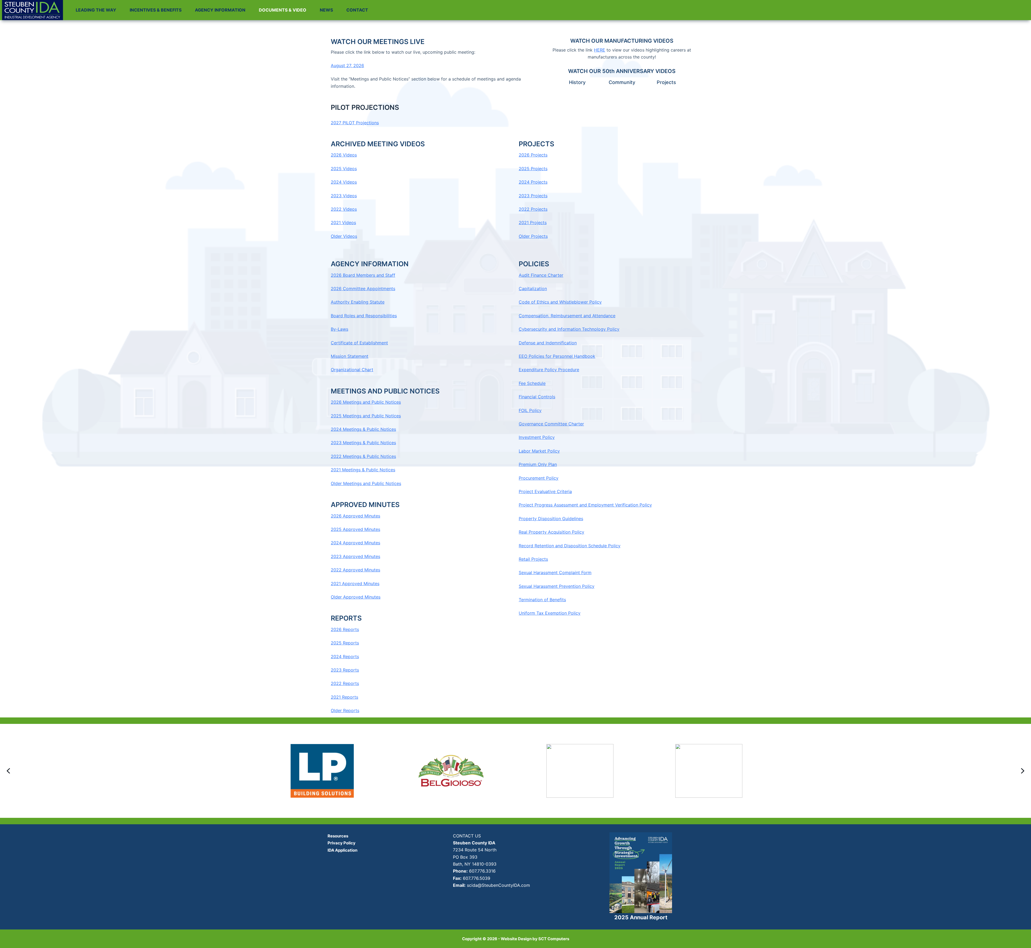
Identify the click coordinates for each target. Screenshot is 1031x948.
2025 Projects (533, 168)
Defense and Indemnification (548, 342)
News (326, 10)
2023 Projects (533, 195)
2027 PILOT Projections (355, 122)
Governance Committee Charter (551, 423)
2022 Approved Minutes (355, 570)
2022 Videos (344, 209)
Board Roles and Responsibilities (364, 315)
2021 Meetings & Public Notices (363, 469)
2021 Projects (533, 222)
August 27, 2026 (347, 65)
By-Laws (339, 329)
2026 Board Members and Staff (363, 275)
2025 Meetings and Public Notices (366, 415)
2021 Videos (343, 222)
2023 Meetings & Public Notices (363, 442)
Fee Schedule (532, 383)
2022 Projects (533, 209)
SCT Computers (553, 938)
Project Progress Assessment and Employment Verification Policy (585, 505)
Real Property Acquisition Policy (551, 532)
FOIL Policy (530, 410)
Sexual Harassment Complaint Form (555, 572)
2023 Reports (345, 670)
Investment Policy (537, 437)
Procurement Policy (538, 478)
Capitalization (533, 288)
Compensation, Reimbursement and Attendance (567, 315)
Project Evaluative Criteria (545, 491)
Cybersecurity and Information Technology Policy (569, 329)
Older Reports (345, 710)
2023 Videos (344, 195)
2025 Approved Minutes (355, 529)
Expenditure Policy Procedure (549, 369)
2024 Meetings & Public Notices (363, 429)
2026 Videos (344, 155)
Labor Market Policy (539, 451)
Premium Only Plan (538, 464)
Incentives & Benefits (155, 10)
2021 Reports (344, 697)
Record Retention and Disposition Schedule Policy (569, 545)
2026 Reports (345, 629)
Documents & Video (282, 10)
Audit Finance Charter (541, 275)
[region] (515, 771)
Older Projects (533, 236)
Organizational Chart (352, 369)
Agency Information (220, 10)
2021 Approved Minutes (355, 583)
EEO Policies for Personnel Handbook (557, 356)
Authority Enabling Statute (357, 302)
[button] (8, 770)
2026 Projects (533, 155)
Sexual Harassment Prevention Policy (556, 586)
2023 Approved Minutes (355, 556)
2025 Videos (344, 168)
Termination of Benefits (542, 599)
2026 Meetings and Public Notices (366, 402)
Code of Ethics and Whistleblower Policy (560, 302)
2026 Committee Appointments (363, 288)
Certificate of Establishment (359, 342)
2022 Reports (345, 683)
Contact (357, 10)
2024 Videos (344, 182)
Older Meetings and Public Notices (366, 483)
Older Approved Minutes (355, 597)
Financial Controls (537, 396)
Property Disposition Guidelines (551, 518)
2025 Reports (345, 643)
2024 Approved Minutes (355, 542)
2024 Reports (345, 656)
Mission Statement (349, 356)
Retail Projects (533, 559)
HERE (599, 50)
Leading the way (96, 10)
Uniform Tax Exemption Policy (549, 613)
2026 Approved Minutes (355, 516)
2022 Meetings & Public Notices (363, 456)
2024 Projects (533, 182)
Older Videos (344, 236)
